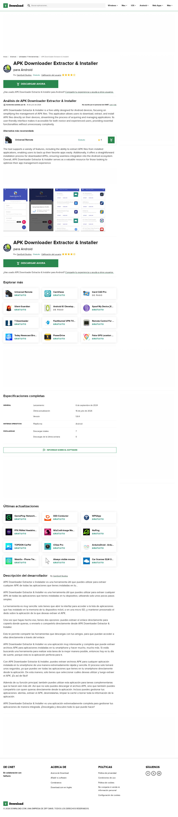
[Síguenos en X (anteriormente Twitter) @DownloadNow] (153, 773)
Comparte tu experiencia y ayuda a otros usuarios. (89, 92)
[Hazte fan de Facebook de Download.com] (148, 773)
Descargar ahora (33, 84)
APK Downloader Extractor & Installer (55, 66)
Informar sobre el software (62, 450)
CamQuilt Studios (60, 576)
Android (143, 6)
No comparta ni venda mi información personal (109, 789)
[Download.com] (13, 5)
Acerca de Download (60, 773)
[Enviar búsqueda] (29, 5)
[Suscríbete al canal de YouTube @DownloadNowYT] (159, 773)
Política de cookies (106, 782)
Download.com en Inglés (61, 787)
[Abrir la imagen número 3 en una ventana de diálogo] (93, 210)
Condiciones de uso (107, 778)
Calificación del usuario (51, 75)
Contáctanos (56, 782)
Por (22, 75)
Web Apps (156, 6)
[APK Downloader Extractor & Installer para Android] (7, 69)
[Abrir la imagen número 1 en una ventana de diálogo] (41, 210)
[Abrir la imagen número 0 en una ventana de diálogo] (15, 210)
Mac (123, 6)
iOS (132, 6)
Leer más (113, 105)
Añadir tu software (58, 778)
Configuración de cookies (109, 795)
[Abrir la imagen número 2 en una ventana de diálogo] (67, 210)
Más (169, 5)
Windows (112, 6)
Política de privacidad (107, 773)
